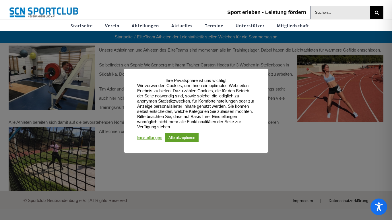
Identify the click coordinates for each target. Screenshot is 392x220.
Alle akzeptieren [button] (181, 137)
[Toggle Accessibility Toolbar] (379, 207)
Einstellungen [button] (149, 137)
